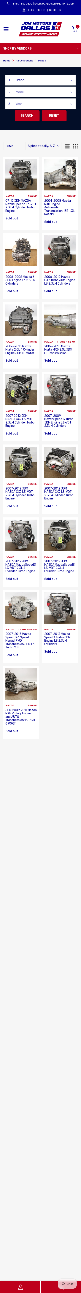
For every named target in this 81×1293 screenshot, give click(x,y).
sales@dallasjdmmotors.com (54, 3)
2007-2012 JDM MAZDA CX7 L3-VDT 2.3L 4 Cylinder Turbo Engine (20, 493)
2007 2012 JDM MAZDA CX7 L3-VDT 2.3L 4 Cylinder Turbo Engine (20, 421)
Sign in (41, 10)
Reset (54, 116)
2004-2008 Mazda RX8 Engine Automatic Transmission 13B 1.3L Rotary (59, 207)
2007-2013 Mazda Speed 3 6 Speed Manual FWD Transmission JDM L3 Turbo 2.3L (20, 640)
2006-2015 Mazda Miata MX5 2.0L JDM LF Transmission (58, 350)
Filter (9, 146)
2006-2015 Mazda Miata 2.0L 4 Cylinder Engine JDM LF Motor (19, 350)
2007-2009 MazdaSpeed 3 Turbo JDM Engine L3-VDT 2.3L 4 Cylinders (58, 421)
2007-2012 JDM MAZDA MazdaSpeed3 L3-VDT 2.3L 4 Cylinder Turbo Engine (20, 566)
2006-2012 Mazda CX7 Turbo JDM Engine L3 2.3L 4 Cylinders (59, 280)
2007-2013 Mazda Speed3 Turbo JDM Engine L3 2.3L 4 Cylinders (57, 639)
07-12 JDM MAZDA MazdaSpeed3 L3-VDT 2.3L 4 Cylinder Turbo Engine (21, 206)
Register (55, 10)
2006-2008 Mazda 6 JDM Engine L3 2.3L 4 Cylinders (20, 280)
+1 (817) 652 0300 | (22, 3)
